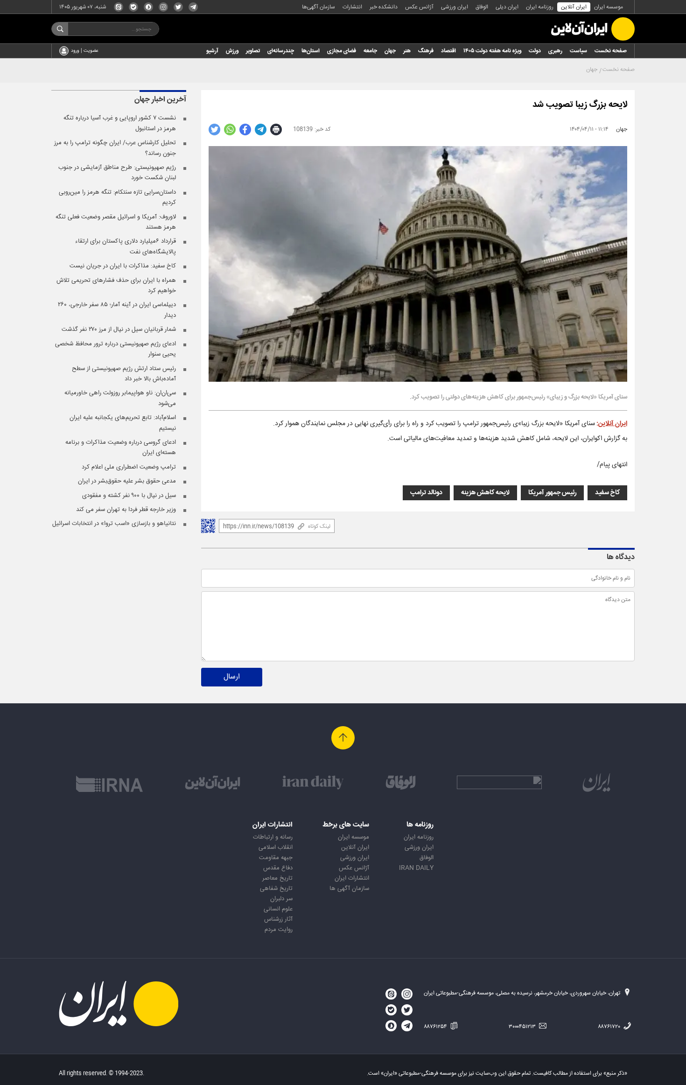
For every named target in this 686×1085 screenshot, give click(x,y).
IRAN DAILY (416, 868)
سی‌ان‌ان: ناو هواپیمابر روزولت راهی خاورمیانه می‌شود (120, 398)
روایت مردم (279, 929)
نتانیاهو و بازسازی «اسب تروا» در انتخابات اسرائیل (114, 523)
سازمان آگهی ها (349, 888)
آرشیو (212, 51)
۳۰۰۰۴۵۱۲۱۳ (523, 1026)
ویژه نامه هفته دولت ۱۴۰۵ (492, 51)
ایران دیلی (507, 7)
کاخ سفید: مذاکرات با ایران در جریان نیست (123, 266)
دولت (535, 51)
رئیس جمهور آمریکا (552, 492)
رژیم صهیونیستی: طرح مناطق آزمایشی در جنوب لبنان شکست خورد (117, 172)
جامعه (370, 51)
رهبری (555, 51)
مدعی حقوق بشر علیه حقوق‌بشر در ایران (127, 481)
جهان (390, 51)
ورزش (232, 51)
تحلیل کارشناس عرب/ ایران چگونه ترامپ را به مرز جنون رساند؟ (115, 148)
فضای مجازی (341, 51)
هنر (407, 51)
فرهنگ (426, 51)
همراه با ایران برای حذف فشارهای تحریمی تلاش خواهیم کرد (116, 285)
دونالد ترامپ (426, 492)
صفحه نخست (611, 51)
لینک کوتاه (319, 526)
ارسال (232, 677)
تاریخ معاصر (277, 878)
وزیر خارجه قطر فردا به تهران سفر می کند (126, 509)
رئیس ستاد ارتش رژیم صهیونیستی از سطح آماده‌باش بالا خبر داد (124, 374)
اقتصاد (448, 51)
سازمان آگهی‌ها (318, 7)
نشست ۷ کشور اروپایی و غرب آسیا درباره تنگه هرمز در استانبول (119, 123)
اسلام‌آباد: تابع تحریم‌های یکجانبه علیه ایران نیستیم (123, 423)
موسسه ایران (608, 7)
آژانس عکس (419, 7)
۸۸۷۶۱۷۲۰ (610, 1026)
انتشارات (352, 7)
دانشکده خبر (384, 7)
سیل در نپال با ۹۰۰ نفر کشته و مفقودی (129, 495)
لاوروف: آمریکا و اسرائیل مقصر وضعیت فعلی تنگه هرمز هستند (116, 222)
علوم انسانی (278, 909)
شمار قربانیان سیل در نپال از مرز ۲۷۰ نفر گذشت (119, 329)
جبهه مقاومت (276, 858)
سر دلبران (281, 899)
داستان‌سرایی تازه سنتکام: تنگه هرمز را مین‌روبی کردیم (117, 197)
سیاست (578, 51)
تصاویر (253, 51)
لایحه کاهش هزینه (485, 492)
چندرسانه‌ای (280, 51)
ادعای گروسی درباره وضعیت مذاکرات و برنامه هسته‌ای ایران (120, 447)
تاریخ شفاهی (276, 888)
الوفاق (482, 7)
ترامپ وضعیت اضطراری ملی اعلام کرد (129, 467)
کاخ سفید (607, 492)
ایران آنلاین (574, 7)
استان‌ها (310, 51)
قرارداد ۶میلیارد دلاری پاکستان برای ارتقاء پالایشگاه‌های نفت (125, 246)
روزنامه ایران (539, 7)
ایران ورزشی (454, 7)
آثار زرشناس (278, 919)
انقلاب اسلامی (276, 847)
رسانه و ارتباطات (273, 837)
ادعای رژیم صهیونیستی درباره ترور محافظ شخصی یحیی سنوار (115, 349)
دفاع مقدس (278, 868)
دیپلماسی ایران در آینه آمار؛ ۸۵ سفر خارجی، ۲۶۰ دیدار (117, 310)
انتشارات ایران (352, 878)
